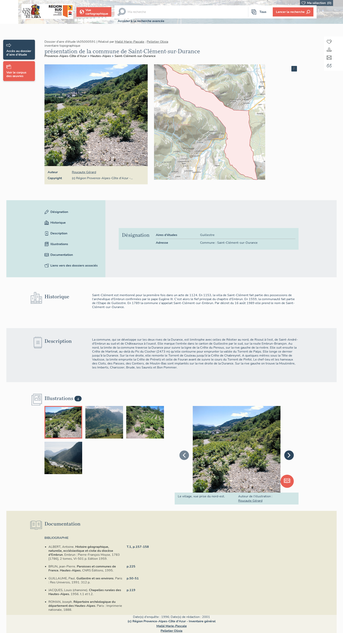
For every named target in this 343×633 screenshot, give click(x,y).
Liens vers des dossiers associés (74, 276)
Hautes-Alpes (101, 56)
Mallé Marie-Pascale (129, 42)
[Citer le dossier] (329, 65)
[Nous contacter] (329, 57)
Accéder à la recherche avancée (141, 21)
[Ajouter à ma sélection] (329, 41)
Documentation (61, 265)
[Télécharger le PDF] (329, 49)
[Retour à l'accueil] (9, 12)
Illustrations (59, 254)
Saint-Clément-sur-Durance (135, 56)
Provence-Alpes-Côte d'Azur (66, 56)
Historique (58, 233)
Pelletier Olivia (157, 42)
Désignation (59, 222)
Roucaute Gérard (84, 172)
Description (58, 244)
